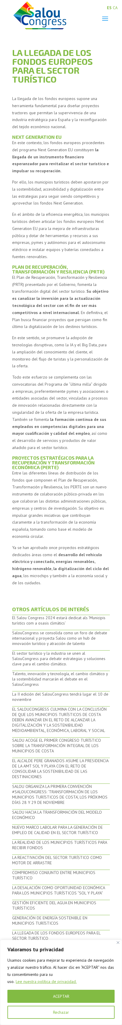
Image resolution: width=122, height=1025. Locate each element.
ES (109, 7)
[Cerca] (118, 942)
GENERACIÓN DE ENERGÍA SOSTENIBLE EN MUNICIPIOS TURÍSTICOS (49, 920)
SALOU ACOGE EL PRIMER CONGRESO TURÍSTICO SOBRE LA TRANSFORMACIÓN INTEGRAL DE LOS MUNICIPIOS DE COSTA (56, 746)
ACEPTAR (61, 996)
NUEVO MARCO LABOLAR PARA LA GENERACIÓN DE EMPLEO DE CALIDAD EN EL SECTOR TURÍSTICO (57, 830)
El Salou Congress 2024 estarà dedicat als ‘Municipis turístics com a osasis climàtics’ (58, 620)
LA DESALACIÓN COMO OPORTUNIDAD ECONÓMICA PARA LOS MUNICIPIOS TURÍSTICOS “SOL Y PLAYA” (58, 890)
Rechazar (61, 1012)
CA (115, 7)
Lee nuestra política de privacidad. (46, 981)
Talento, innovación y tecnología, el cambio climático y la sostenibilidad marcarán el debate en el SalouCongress (60, 679)
